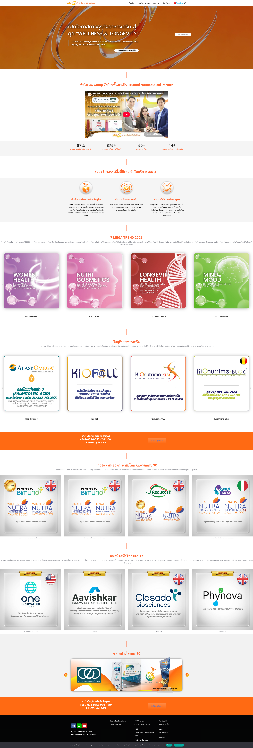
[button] (2, 285)
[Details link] (31, 281)
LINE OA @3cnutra (157, 441)
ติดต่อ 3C (162, 737)
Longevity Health (158, 316)
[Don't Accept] (251, 745)
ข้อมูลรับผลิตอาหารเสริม (142, 724)
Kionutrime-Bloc (221, 419)
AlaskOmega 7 (31, 419)
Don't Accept (179, 745)
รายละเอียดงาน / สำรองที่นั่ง (126, 50)
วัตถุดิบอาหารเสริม (116, 724)
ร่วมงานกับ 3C (163, 733)
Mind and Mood (221, 316)
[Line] (79, 725)
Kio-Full (94, 419)
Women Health (31, 316)
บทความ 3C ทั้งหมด (165, 724)
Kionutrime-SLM (158, 419)
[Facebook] (73, 725)
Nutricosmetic (95, 316)
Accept (169, 745)
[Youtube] (84, 725)
